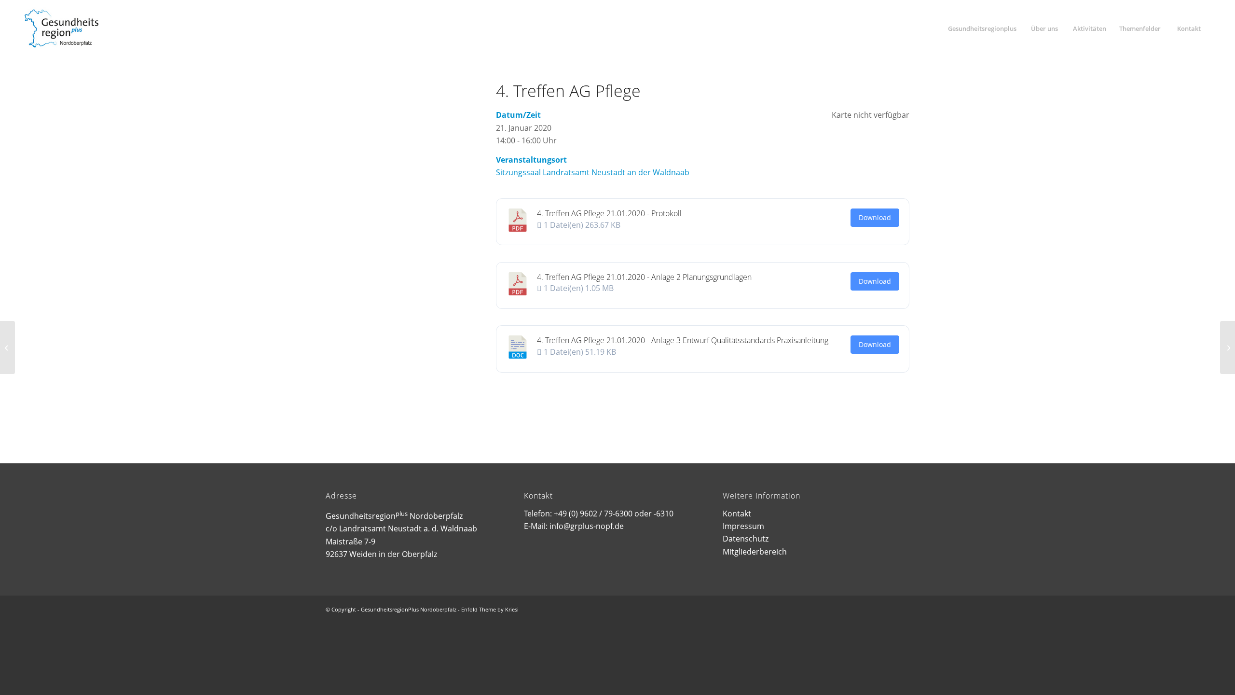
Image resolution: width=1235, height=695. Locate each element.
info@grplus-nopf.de (586, 526)
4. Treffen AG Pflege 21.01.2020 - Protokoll (609, 213)
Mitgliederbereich (755, 551)
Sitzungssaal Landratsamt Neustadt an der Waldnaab (592, 172)
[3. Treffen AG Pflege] (7, 347)
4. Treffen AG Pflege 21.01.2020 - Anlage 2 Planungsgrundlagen (644, 277)
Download (875, 217)
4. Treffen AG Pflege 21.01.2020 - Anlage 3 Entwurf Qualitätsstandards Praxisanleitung (682, 340)
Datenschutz (745, 538)
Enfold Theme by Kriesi (490, 609)
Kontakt (737, 513)
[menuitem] (982, 28)
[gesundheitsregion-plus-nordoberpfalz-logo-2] (61, 28)
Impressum (743, 526)
